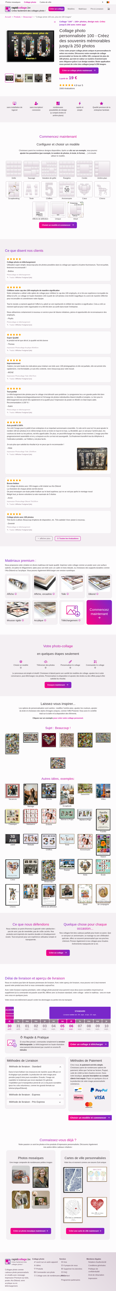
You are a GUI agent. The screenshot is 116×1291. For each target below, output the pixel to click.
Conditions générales (97, 1265)
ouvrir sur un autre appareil (47, 1262)
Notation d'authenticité (97, 1262)
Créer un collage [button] (56, 953)
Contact (66, 1276)
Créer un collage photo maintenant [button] (77, 70)
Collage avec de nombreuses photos (51, 1276)
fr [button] (102, 2)
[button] (9, 78)
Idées (38, 1265)
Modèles (71, 9)
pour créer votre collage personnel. (68, 718)
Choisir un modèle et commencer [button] (56, 225)
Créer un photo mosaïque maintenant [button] (29, 1231)
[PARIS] (58, 209)
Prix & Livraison (97, 9)
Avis (65, 1262)
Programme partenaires (70, 1280)
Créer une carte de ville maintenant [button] (84, 1231)
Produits (39, 1269)
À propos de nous (70, 1265)
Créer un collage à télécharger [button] (87, 1044)
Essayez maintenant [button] (56, 685)
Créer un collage (56, 9)
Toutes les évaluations (69, 538)
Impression (92, 1278)
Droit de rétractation (96, 1275)
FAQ (65, 1272)
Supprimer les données (72, 1269)
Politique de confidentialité (94, 1270)
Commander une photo (45, 1272)
